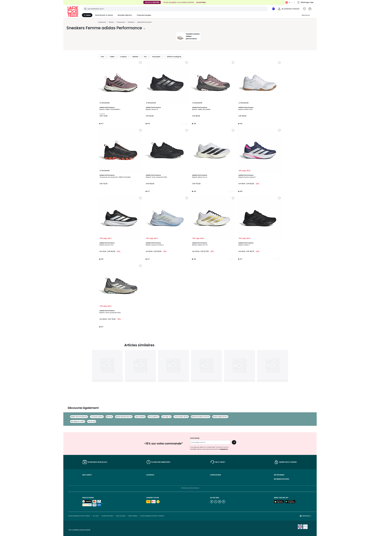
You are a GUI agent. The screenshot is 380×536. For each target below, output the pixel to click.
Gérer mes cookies (120, 516)
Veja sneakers (140, 417)
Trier (102, 57)
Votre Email (194, 438)
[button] (310, 8)
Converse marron (97, 417)
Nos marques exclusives (281, 479)
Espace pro (306, 15)
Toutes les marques (144, 15)
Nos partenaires (279, 475)
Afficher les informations (190, 488)
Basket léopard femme (124, 417)
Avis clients (96, 516)
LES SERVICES (150, 475)
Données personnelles (107, 516)
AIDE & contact (87, 475)
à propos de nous (215, 475)
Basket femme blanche (79, 417)
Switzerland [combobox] (306, 516)
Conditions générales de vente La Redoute (79, 516)
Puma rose (91, 421)
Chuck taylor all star (181, 417)
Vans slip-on (166, 417)
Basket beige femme (220, 417)
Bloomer (109, 417)
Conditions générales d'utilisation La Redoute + (152, 516)
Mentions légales (132, 516)
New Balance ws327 (77, 421)
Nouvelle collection (125, 15)
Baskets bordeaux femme (200, 417)
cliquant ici (224, 449)
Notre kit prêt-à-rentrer (104, 15)
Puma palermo (153, 417)
